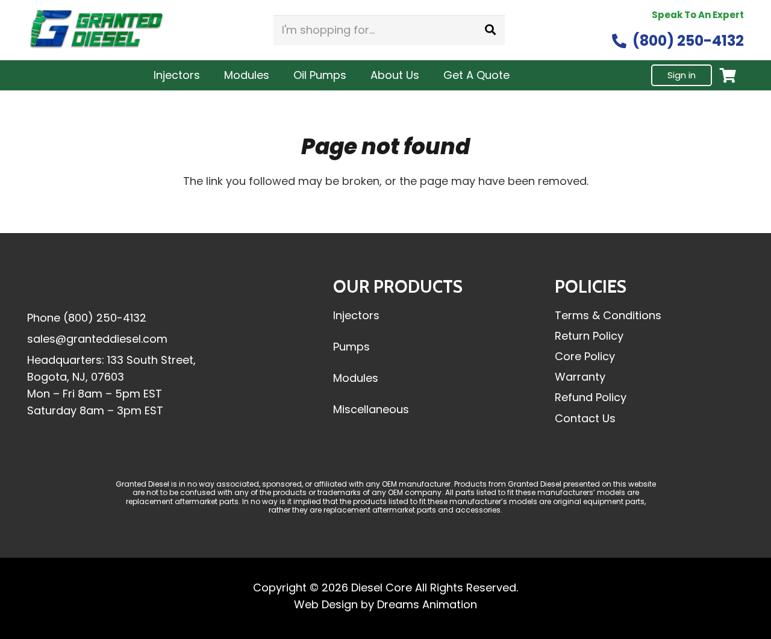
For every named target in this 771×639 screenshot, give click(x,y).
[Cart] (728, 76)
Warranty (580, 376)
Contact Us (585, 418)
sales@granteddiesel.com (97, 338)
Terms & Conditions (608, 315)
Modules (355, 377)
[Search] (490, 30)
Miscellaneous (371, 409)
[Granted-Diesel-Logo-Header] (96, 30)
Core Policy (585, 356)
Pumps (351, 346)
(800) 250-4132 (104, 317)
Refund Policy (590, 397)
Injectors (356, 315)
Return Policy (589, 335)
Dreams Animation (427, 604)
